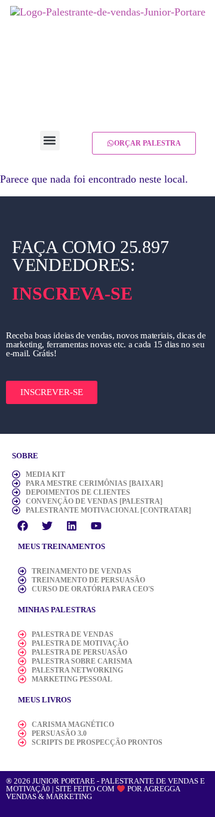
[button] (50, 140)
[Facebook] (22, 526)
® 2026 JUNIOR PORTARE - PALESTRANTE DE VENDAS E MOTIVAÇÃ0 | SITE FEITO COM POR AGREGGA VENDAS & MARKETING (105, 788)
